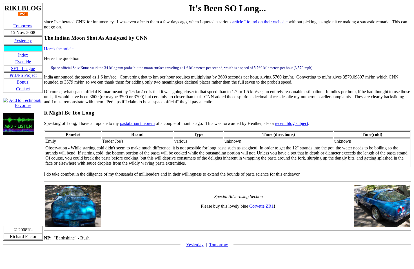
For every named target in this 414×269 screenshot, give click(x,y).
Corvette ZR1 (261, 206)
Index (23, 55)
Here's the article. (59, 48)
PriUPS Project (23, 75)
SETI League (23, 68)
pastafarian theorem (137, 123)
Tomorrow (23, 25)
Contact (23, 88)
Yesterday (23, 40)
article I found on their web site (260, 21)
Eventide (23, 61)
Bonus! (23, 82)
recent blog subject (291, 123)
